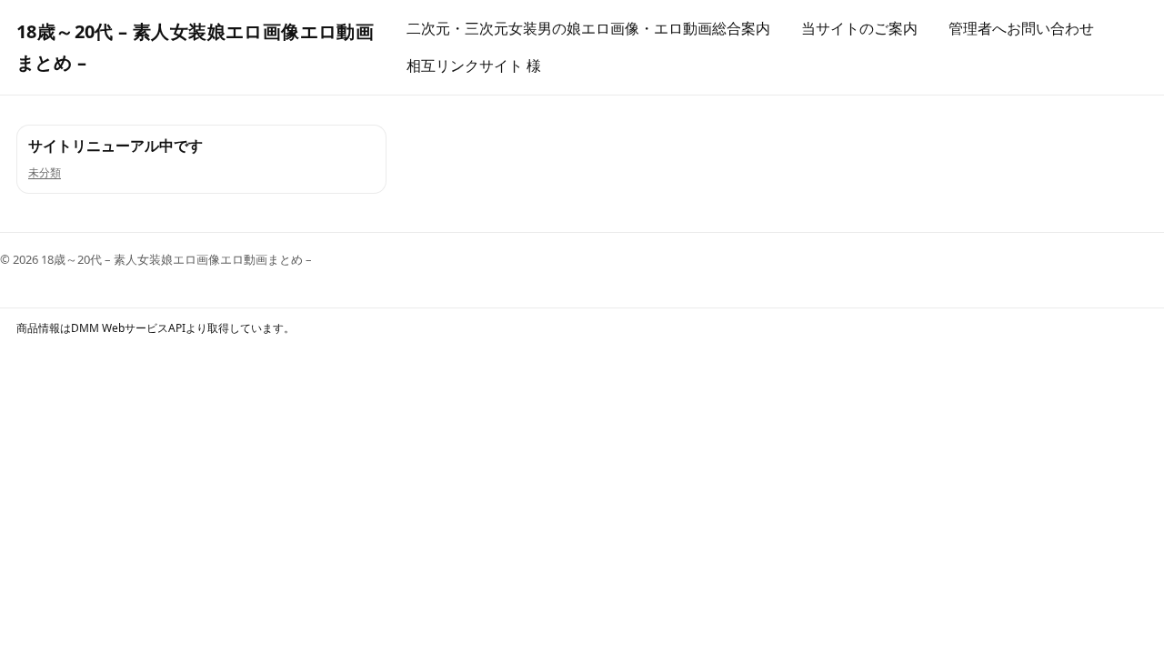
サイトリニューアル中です (115, 146)
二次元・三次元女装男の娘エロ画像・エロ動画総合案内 (588, 28)
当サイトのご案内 (859, 28)
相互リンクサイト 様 (473, 65)
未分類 (44, 172)
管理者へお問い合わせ (1021, 28)
